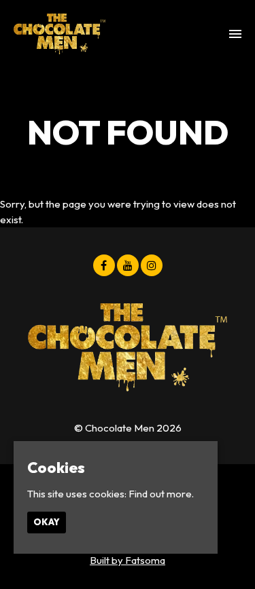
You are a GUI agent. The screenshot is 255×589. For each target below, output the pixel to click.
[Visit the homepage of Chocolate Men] (59, 34)
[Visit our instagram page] (152, 265)
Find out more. (161, 493)
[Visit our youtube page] (128, 265)
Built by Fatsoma (127, 560)
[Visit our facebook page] (104, 265)
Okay (46, 521)
